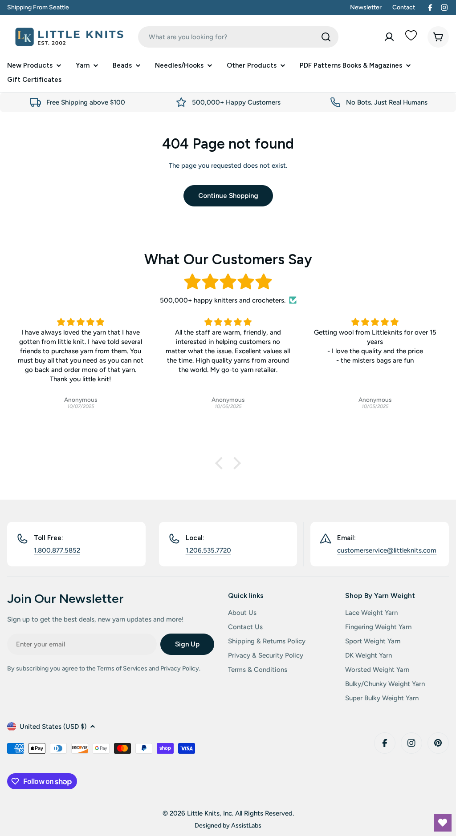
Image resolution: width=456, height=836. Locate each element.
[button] (221, 463)
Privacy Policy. (180, 668)
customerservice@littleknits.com (386, 550)
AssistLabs (246, 825)
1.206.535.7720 (208, 550)
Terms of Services (122, 668)
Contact (403, 7)
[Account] (389, 37)
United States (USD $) (53, 727)
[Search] (326, 37)
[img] (228, 282)
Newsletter (366, 7)
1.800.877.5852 (57, 550)
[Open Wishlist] (443, 823)
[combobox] (238, 37)
